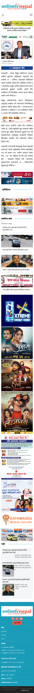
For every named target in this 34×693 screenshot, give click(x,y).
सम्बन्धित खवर (6, 218)
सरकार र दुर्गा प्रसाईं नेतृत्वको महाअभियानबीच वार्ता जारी (16, 580)
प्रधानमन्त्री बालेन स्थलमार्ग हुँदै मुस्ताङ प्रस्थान (15, 249)
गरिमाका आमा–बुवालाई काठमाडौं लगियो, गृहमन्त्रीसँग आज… (14, 228)
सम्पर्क (2, 639)
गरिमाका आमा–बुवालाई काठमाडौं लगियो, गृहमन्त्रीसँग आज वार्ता (14, 551)
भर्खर (3, 544)
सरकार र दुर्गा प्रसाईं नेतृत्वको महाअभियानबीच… (16, 269)
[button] (31, 14)
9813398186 (21, 653)
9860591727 (13, 653)
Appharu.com (25, 690)
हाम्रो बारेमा (4, 631)
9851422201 (13, 662)
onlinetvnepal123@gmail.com (15, 650)
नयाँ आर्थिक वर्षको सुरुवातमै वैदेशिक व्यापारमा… (16, 289)
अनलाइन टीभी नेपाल (8, 61)
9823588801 (21, 662)
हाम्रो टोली (17, 623)
